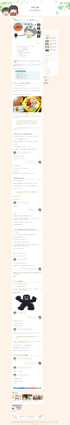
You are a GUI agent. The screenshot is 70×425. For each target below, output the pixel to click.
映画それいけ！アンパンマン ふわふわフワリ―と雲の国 (26, 46)
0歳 (46, 61)
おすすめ (47, 67)
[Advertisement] (51, 22)
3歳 (46, 65)
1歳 (46, 63)
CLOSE (37, 43)
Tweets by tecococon (48, 55)
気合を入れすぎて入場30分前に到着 (23, 49)
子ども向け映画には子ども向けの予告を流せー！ (25, 52)
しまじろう (48, 69)
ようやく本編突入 (20, 54)
